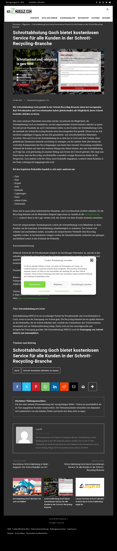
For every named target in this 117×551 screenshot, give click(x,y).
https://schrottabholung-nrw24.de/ (33, 298)
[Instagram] (100, 2)
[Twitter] (103, 2)
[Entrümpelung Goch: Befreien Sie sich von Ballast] (27, 487)
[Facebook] (96, 2)
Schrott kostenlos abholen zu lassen (41, 370)
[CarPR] (24, 438)
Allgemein (26, 24)
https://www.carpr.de (42, 433)
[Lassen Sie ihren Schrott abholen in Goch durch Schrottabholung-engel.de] (90, 487)
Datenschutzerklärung (62, 291)
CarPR (39, 429)
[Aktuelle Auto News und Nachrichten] (19, 11)
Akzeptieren (34, 284)
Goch (16, 370)
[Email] (73, 386)
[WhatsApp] (45, 386)
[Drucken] (83, 386)
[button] (91, 260)
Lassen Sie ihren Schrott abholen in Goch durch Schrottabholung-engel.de (90, 501)
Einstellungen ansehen (82, 284)
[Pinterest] (36, 386)
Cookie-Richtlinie (44, 291)
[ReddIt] (64, 386)
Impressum (77, 291)
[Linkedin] (55, 386)
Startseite (16, 24)
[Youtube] (109, 2)
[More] (92, 386)
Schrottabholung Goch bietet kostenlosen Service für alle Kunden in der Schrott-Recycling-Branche (84, 467)
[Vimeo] (106, 2)
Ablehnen (58, 284)
